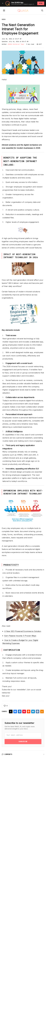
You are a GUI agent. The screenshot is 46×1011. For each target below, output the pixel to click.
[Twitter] (11, 711)
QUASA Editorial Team (16, 44)
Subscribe (23, 741)
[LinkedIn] (19, 711)
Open (40, 3)
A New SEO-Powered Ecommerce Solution (22, 631)
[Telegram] (33, 711)
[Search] (42, 10)
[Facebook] (15, 711)
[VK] (37, 711)
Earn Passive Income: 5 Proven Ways (20, 636)
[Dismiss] (2, 3)
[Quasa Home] (23, 10)
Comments (8, 754)
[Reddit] (28, 711)
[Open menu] (4, 10)
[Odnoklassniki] (42, 711)
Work (4, 19)
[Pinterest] (24, 711)
